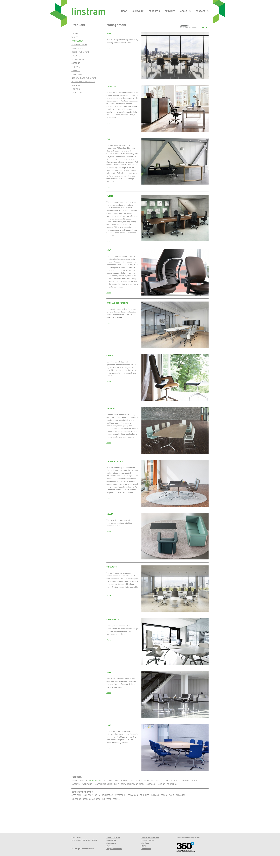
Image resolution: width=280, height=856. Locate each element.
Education (76, 93)
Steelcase (76, 795)
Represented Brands (82, 792)
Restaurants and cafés (83, 82)
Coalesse (88, 795)
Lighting (75, 89)
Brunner (144, 795)
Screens (75, 63)
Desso (164, 795)
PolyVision (133, 795)
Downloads (146, 849)
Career (109, 846)
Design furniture (80, 52)
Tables (74, 37)
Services (145, 843)
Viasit (171, 795)
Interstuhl (120, 795)
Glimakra (180, 795)
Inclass (155, 795)
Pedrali (116, 799)
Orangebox (107, 795)
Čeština (205, 28)
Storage (75, 67)
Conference (77, 48)
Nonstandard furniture (83, 78)
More (108, 48)
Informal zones (79, 45)
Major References (114, 849)
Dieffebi (106, 799)
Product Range (147, 840)
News (143, 846)
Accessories (77, 60)
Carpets (75, 71)
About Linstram (113, 838)
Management (77, 41)
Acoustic (75, 56)
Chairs (74, 34)
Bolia (97, 795)
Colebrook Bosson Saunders (85, 799)
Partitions (76, 74)
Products (76, 777)
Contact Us (111, 840)
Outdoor (75, 86)
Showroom (111, 843)
